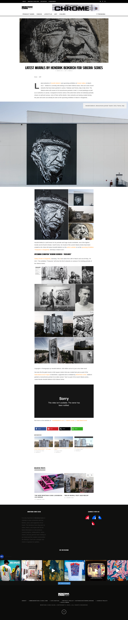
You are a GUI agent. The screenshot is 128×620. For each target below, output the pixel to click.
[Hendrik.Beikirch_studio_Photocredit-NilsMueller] (84, 357)
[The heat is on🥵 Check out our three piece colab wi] (74, 570)
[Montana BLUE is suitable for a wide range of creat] (117, 570)
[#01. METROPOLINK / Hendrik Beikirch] (83, 442)
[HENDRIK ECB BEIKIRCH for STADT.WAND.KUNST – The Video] (43, 442)
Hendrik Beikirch (56, 83)
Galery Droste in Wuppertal (42, 258)
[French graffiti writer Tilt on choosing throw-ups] (53, 570)
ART (55, 14)
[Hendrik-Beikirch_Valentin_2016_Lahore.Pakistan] (81, 214)
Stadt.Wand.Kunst (81, 420)
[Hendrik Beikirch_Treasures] (51, 275)
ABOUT (24, 1)
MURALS (71, 70)
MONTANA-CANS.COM (33, 1)
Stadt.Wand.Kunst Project (42, 374)
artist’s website (71, 247)
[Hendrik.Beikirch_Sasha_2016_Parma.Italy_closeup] (51, 214)
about (24, 600)
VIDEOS (39, 14)
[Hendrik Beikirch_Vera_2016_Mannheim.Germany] (53, 324)
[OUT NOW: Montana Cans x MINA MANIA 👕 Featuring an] (10, 570)
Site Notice (44, 1)
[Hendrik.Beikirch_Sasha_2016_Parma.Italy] (81, 197)
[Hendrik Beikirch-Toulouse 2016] (54, 350)
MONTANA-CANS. (81, 374)
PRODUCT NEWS (28, 14)
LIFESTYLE (48, 14)
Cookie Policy (102, 600)
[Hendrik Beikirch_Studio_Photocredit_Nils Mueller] (54, 297)
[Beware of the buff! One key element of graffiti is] (31, 570)
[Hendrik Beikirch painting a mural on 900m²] (63, 442)
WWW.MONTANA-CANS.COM (38, 600)
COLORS (62, 14)
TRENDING (101, 14)
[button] (51, 214)
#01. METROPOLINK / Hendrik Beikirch (83, 447)
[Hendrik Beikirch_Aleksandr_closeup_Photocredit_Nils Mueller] (88, 275)
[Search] (100, 1)
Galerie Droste (70, 420)
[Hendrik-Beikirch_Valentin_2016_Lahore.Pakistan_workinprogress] (81, 231)
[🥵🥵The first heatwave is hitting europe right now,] (96, 570)
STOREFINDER (52, 1)
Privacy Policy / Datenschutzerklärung (78, 600)
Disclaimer (65, 602)
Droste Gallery (81, 83)
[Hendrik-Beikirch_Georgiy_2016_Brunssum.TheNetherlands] (84, 343)
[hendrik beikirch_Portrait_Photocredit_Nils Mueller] (84, 297)
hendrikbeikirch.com (58, 420)
